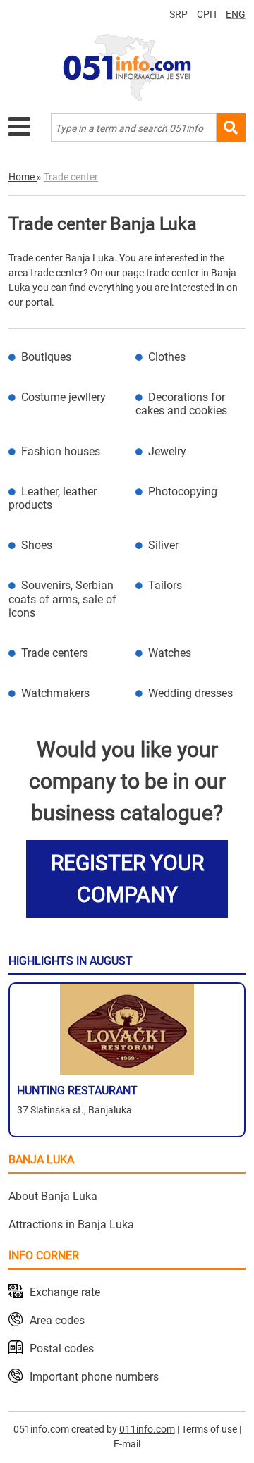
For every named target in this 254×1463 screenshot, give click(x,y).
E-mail (127, 1444)
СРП (207, 14)
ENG (236, 14)
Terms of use (209, 1429)
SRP (178, 14)
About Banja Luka (52, 1196)
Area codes (57, 1320)
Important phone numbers (94, 1376)
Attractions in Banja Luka (71, 1224)
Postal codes (62, 1348)
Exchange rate (65, 1292)
